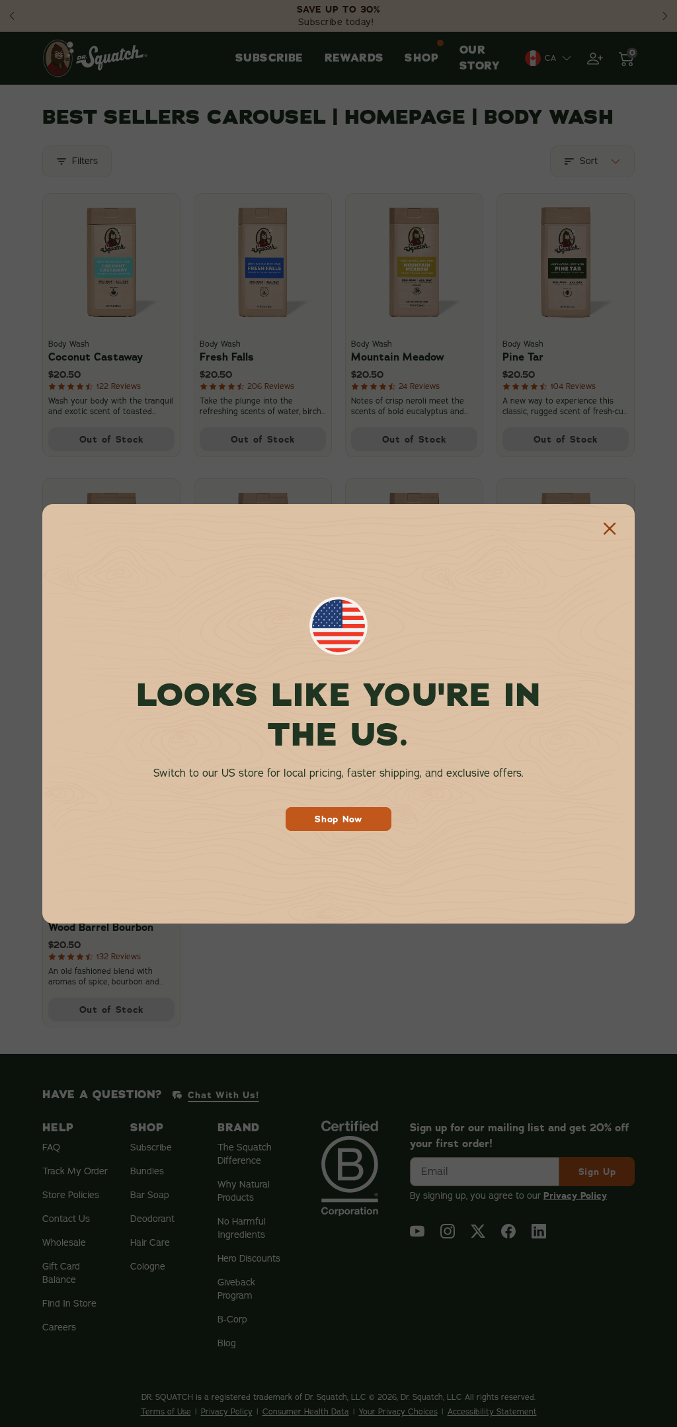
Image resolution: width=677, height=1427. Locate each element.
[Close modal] (609, 529)
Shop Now (338, 819)
